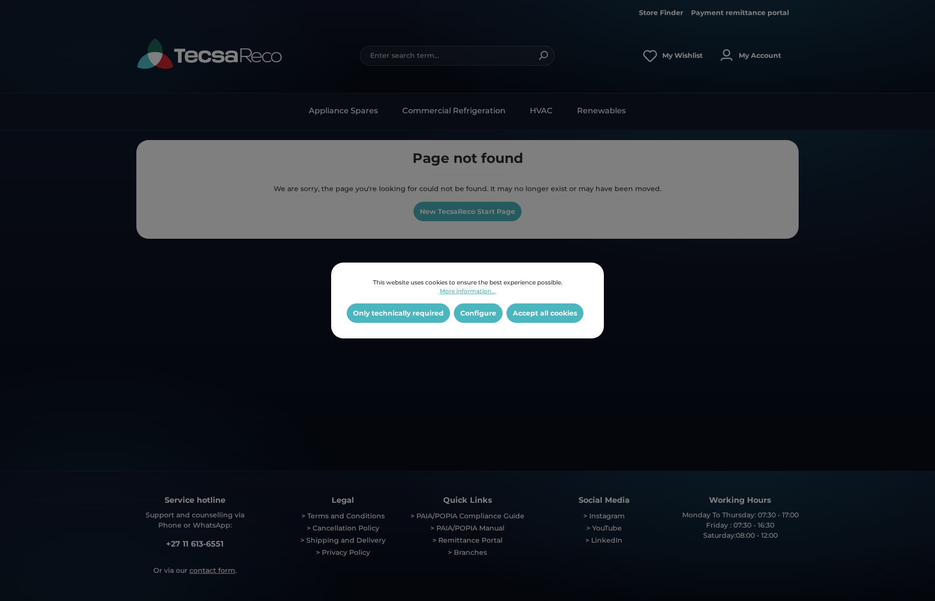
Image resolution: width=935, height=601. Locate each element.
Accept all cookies (545, 313)
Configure (478, 313)
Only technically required (398, 313)
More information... (468, 291)
